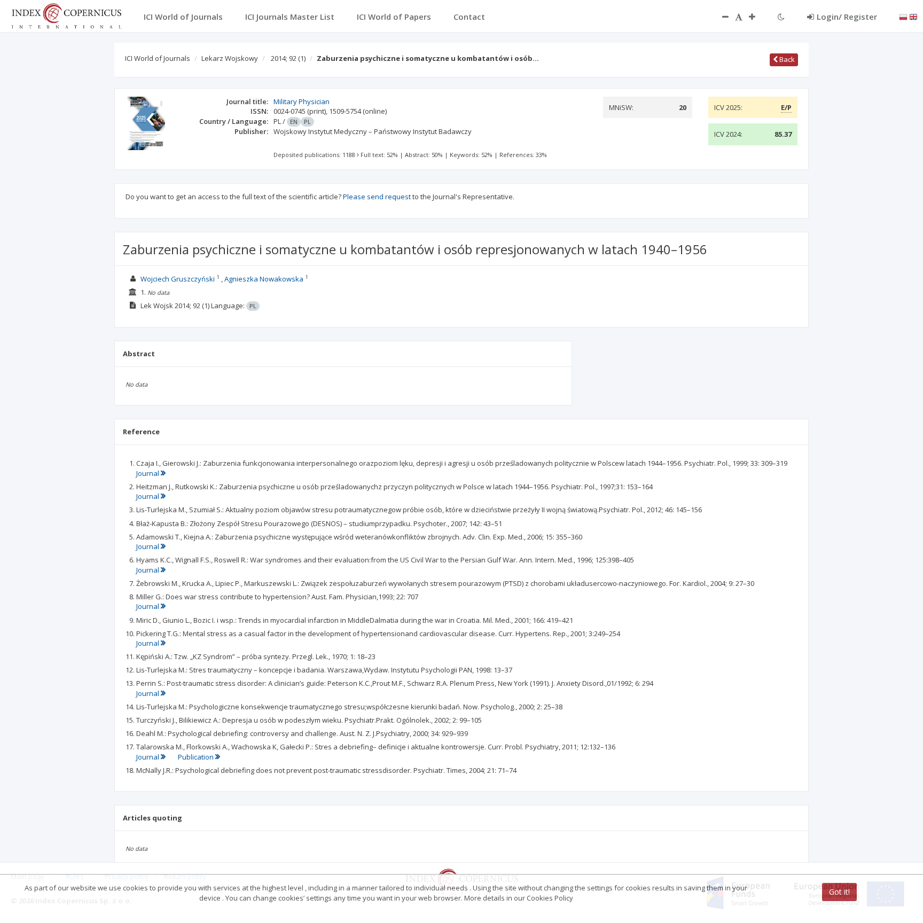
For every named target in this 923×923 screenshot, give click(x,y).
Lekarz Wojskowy (229, 58)
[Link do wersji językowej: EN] (913, 16)
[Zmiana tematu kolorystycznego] (781, 16)
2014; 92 (288, 58)
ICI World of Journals (157, 58)
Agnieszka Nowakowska (263, 279)
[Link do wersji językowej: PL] (903, 16)
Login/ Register (847, 16)
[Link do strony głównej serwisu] (66, 15)
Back (786, 59)
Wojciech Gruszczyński (177, 279)
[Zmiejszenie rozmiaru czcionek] (720, 16)
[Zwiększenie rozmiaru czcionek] (757, 16)
